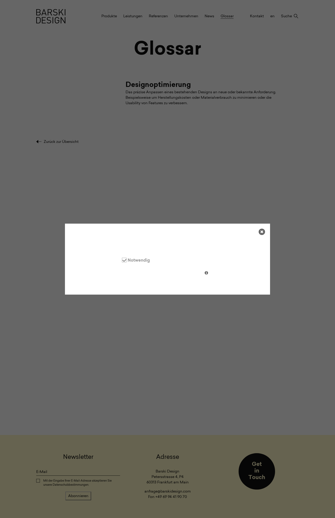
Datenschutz (85, 283)
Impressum (108, 283)
